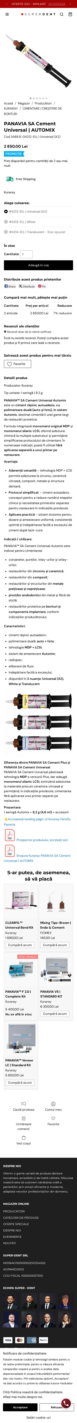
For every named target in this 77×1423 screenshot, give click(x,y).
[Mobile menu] (7, 14)
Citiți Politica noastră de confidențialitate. (33, 1392)
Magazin (24, 103)
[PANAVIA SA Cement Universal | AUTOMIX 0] (38, 60)
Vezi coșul (23, 1143)
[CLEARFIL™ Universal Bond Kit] (21, 901)
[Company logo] (38, 14)
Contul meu (53, 1110)
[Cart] (70, 14)
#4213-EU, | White (22, 222)
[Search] (62, 14)
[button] (17, 364)
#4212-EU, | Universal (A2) (28, 211)
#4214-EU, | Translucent (37, 232)
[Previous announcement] (7, 4)
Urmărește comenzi (23, 1126)
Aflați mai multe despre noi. (23, 1397)
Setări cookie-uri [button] (38, 1417)
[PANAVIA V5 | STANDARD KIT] (56, 970)
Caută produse (23, 1110)
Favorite (53, 1124)
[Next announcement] (70, 4)
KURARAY (11, 108)
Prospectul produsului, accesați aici (42, 840)
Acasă (8, 103)
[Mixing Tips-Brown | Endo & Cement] (56, 901)
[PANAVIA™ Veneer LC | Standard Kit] (21, 1038)
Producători (43, 103)
